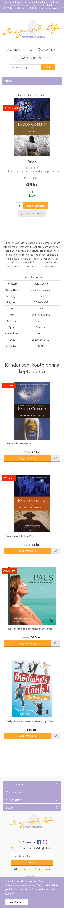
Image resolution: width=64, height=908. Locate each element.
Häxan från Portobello (18, 443)
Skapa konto (12, 49)
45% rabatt (11, 108)
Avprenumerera (43, 869)
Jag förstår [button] (16, 902)
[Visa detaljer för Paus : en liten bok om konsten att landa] (32, 596)
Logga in (28, 49)
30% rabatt (9, 570)
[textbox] (25, 67)
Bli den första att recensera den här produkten (32, 171)
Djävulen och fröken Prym (20, 536)
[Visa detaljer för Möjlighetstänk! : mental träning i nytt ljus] (32, 688)
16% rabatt (9, 385)
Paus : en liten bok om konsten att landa (29, 628)
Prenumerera (23, 869)
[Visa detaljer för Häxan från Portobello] (32, 411)
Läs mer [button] (10, 893)
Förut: (28, 178)
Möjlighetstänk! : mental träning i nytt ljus (29, 721)
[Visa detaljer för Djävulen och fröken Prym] (32, 503)
